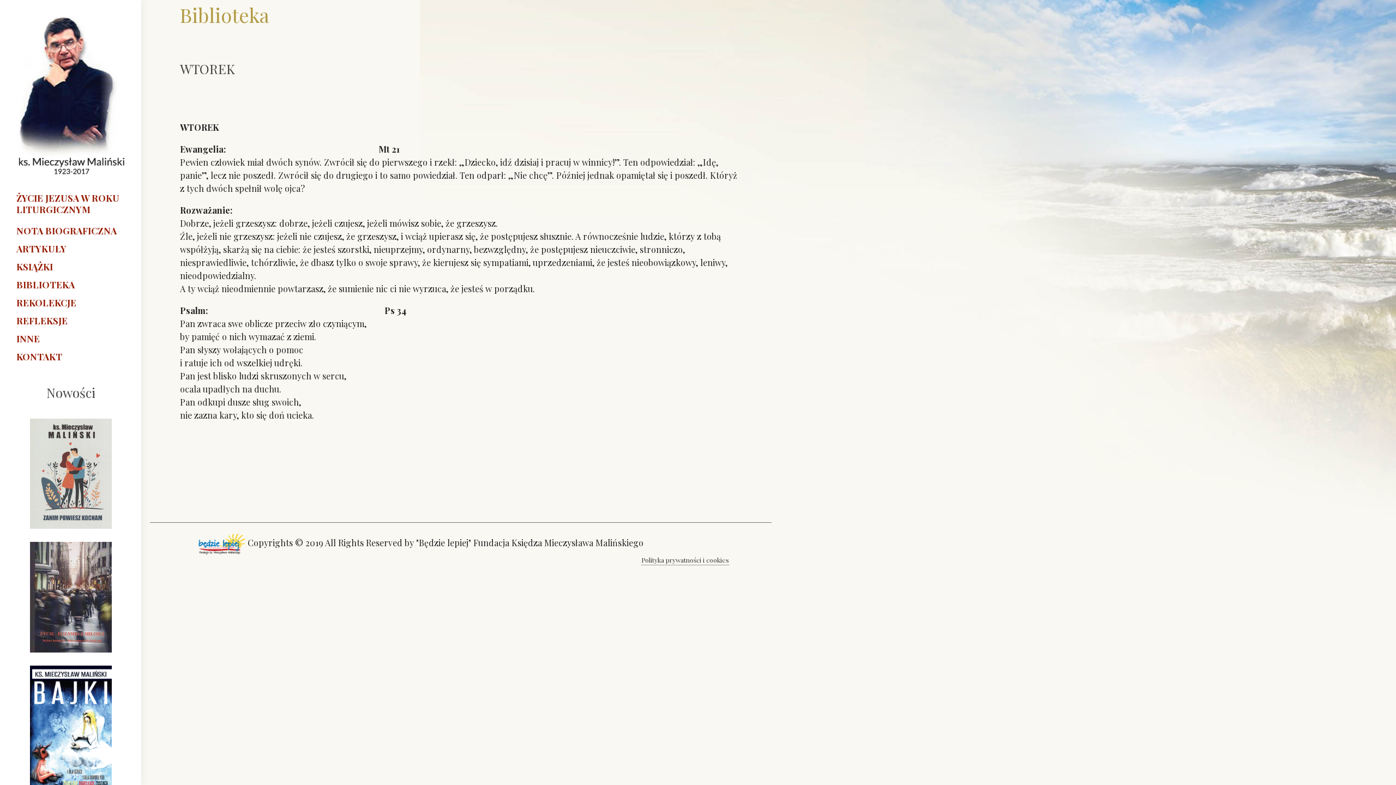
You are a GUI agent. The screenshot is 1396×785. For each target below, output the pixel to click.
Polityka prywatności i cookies (685, 559)
